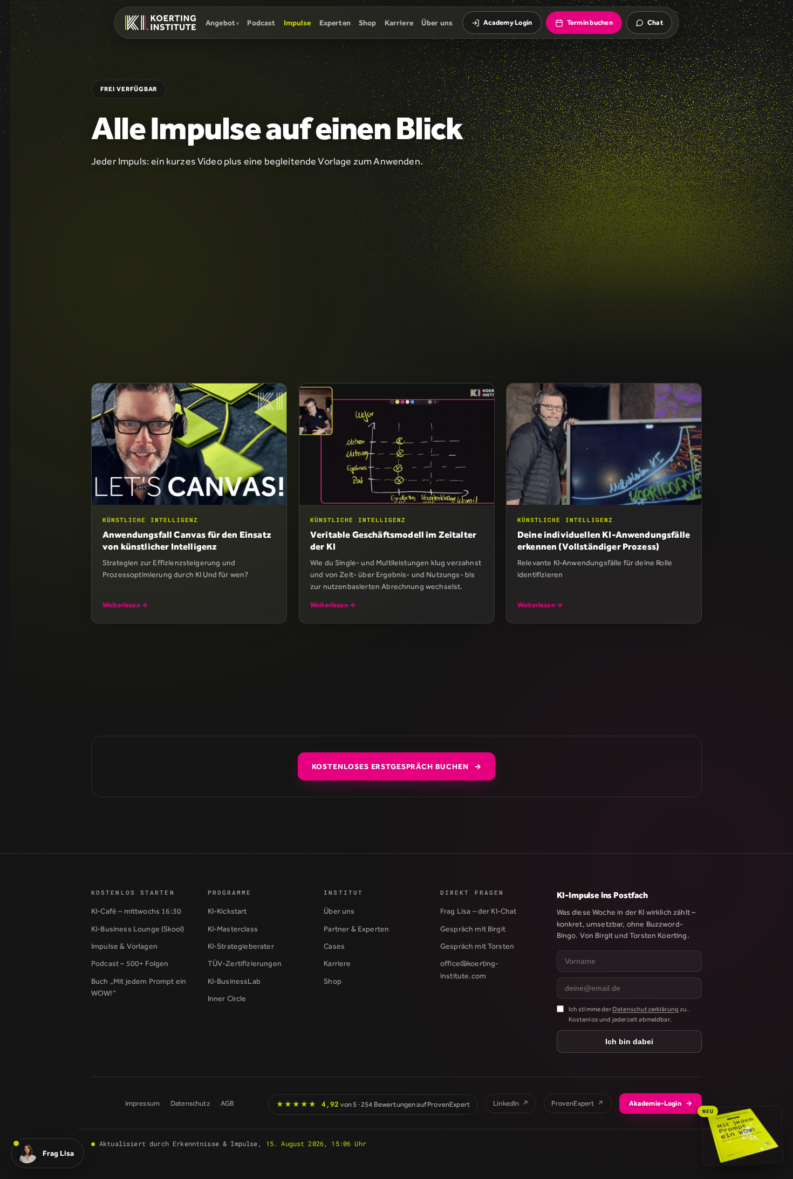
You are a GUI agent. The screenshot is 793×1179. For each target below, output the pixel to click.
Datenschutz (190, 1103)
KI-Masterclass (233, 928)
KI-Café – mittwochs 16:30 (136, 911)
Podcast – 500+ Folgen (129, 963)
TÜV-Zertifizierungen (245, 963)
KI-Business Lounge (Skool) (137, 928)
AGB (227, 1103)
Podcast (261, 22)
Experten (335, 22)
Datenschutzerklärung (645, 1009)
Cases (334, 946)
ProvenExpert (577, 1103)
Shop (368, 22)
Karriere (399, 22)
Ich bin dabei (629, 1041)
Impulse (297, 22)
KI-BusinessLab (234, 981)
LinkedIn (511, 1103)
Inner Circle (227, 998)
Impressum (142, 1103)
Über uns (437, 22)
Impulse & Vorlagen (124, 946)
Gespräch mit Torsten (477, 946)
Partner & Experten (356, 928)
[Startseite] (160, 22)
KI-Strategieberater (241, 946)
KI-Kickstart (227, 911)
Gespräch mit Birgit (472, 928)
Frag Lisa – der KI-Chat (478, 911)
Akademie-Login (660, 1103)
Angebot (220, 22)
